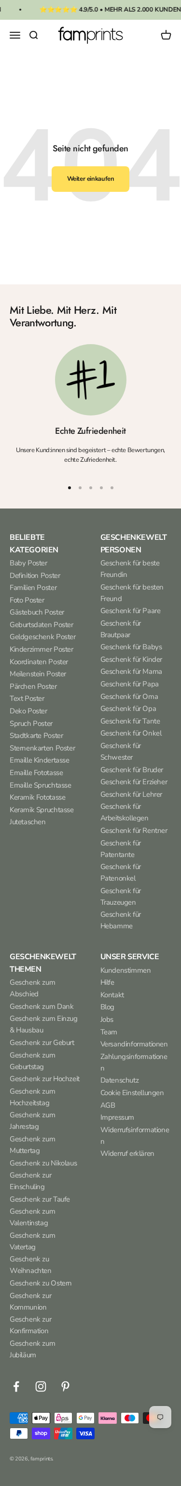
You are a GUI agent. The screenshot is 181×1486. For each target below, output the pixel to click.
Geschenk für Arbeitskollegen (124, 812)
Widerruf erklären (127, 1153)
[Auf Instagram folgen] (40, 1386)
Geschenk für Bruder (132, 770)
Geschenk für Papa (129, 684)
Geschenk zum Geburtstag (32, 1060)
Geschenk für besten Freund (132, 592)
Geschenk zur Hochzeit (45, 1079)
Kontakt (112, 995)
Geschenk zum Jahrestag (32, 1120)
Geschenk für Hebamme (120, 920)
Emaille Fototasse (36, 772)
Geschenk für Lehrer (131, 794)
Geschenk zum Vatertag (32, 1241)
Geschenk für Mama (131, 671)
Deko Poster (28, 711)
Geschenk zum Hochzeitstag (32, 1097)
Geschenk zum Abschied (32, 988)
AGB (107, 1105)
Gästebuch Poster (37, 612)
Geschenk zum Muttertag (32, 1144)
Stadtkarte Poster (36, 735)
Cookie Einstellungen (132, 1093)
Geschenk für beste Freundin (130, 568)
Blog (107, 1007)
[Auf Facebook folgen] (16, 1386)
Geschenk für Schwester (120, 751)
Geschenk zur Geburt (42, 1042)
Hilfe (107, 982)
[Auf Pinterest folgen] (65, 1386)
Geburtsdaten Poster (41, 624)
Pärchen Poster (33, 686)
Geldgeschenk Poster (43, 637)
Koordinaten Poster (39, 662)
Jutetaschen (28, 822)
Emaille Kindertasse (40, 760)
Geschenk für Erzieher (133, 782)
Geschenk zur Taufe (40, 1199)
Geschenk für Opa (128, 708)
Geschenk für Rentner (133, 830)
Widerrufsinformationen (134, 1135)
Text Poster (27, 698)
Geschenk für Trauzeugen (120, 896)
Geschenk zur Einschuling (30, 1180)
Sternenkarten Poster (42, 748)
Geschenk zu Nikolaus (43, 1163)
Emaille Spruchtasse (40, 785)
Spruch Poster (31, 723)
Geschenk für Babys (131, 647)
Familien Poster (33, 587)
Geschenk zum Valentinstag (32, 1217)
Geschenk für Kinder (131, 659)
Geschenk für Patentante (120, 848)
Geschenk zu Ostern (41, 1283)
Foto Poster (27, 600)
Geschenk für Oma (129, 696)
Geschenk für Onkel (131, 733)
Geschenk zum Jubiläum (32, 1349)
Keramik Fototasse (37, 797)
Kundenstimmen (125, 970)
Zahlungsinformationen (133, 1062)
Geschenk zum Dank (41, 1006)
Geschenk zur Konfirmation (30, 1325)
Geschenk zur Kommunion (30, 1301)
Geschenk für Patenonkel (120, 872)
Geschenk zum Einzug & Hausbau (44, 1024)
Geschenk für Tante (130, 721)
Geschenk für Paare (130, 611)
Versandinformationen (134, 1044)
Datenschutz (119, 1080)
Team (108, 1032)
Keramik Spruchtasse (42, 810)
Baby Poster (28, 563)
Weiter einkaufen (90, 178)
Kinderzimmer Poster (41, 649)
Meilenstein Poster (38, 674)
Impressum (117, 1117)
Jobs (106, 1019)
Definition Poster (35, 575)
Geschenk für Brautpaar (120, 629)
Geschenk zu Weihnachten (31, 1264)
